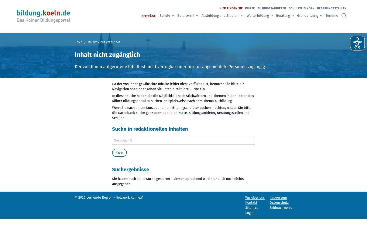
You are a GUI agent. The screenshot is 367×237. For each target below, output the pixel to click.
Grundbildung (307, 16)
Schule (165, 16)
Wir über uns (255, 197)
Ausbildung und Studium (221, 16)
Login (249, 213)
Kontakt (251, 203)
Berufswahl (185, 16)
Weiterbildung (258, 16)
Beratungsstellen (332, 8)
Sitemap (251, 208)
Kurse (250, 8)
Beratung (283, 16)
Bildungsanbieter (271, 8)
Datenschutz (279, 203)
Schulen (118, 118)
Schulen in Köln (302, 8)
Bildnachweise (281, 208)
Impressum (278, 197)
